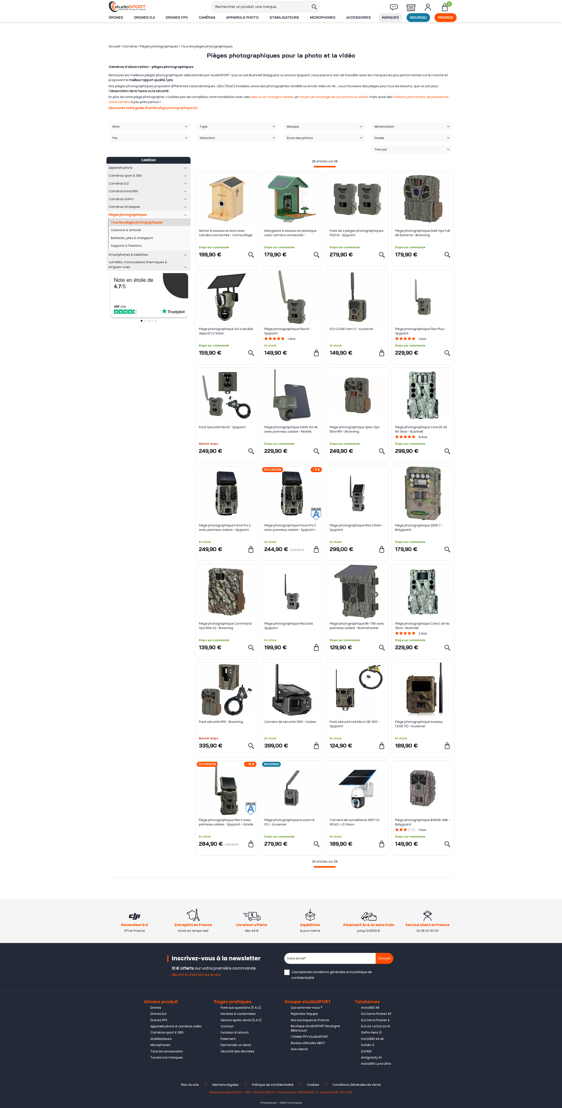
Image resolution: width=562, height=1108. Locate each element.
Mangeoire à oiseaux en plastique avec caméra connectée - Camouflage (290, 232)
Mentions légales (225, 1085)
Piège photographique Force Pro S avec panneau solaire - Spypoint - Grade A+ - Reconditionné (290, 527)
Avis (291, 339)
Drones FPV (177, 17)
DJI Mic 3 (367, 1045)
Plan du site (190, 1085)
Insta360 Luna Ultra (376, 1063)
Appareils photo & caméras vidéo (176, 1026)
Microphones (322, 17)
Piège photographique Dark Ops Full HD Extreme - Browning (422, 232)
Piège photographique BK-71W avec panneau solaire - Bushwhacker (357, 625)
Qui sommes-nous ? (306, 1007)
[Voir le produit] (251, 254)
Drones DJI (144, 17)
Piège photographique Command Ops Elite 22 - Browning (225, 625)
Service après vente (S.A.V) (241, 1020)
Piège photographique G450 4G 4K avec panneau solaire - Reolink (291, 429)
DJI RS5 (366, 1051)
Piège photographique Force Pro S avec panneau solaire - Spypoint (225, 527)
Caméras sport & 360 (167, 1032)
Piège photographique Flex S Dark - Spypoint (356, 527)
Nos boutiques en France (310, 1020)
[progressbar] (325, 166)
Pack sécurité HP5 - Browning (221, 722)
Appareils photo (242, 17)
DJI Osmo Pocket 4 (375, 1020)
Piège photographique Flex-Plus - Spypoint (420, 331)
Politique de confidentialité (273, 1085)
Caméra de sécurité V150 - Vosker (290, 722)
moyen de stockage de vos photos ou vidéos (334, 97)
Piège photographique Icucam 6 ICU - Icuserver (289, 822)
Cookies (313, 1085)
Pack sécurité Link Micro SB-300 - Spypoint (355, 724)
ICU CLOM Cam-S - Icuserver (351, 329)
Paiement (228, 1039)
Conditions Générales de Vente (357, 1085)
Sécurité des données (237, 1051)
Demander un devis (236, 1045)
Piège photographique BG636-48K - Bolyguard (422, 822)
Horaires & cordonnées (238, 1014)
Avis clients (299, 1049)
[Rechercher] (314, 6)
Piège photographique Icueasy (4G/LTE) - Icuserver (419, 724)
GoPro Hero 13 (371, 1032)
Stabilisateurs (284, 17)
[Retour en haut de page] (556, 771)
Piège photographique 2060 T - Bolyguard (419, 527)
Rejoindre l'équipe (304, 1014)
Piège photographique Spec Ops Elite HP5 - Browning (355, 429)
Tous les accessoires (166, 1051)
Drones (116, 17)
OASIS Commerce (290, 1102)
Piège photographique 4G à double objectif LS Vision (226, 331)
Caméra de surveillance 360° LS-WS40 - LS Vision (355, 822)
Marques (390, 17)
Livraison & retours (235, 1032)
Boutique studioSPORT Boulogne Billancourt (315, 1028)
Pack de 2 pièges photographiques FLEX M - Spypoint (357, 232)
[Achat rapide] (316, 353)
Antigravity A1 (371, 1057)
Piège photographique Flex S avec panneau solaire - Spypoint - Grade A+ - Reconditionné (226, 822)
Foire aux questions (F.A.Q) (241, 1007)
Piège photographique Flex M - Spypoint (287, 331)
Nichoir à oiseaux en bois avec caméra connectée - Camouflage (225, 232)
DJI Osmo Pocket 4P (376, 1014)
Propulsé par (268, 1102)
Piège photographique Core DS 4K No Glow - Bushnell (421, 429)
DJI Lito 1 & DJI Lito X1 (375, 1026)
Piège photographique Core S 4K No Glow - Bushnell (422, 625)
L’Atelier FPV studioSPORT (309, 1036)
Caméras (207, 17)
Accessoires (358, 17)
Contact (227, 1026)
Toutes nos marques (166, 1057)
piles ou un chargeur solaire (272, 97)
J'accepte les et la (331, 975)
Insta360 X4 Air (372, 1039)
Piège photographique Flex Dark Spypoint (288, 625)
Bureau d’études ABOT (308, 1043)
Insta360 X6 (370, 1007)
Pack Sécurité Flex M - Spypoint (222, 427)
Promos (445, 17)
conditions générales (329, 972)
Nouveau (418, 17)
